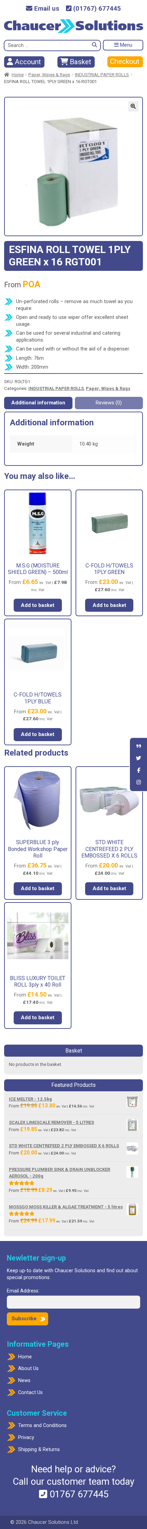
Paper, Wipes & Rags (49, 74)
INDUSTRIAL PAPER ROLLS (102, 74)
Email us (45, 8)
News (24, 1380)
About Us (28, 1368)
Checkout (124, 61)
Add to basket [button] (37, 605)
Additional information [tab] (38, 403)
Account (27, 62)
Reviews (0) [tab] (109, 403)
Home (18, 74)
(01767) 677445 (96, 8)
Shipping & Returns (39, 1449)
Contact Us (30, 1392)
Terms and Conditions (42, 1425)
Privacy (26, 1437)
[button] (133, 106)
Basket (79, 62)
